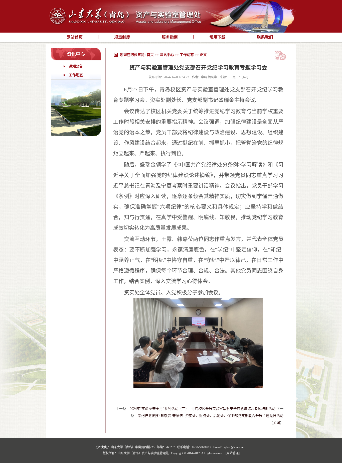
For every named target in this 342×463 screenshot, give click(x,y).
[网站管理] (233, 453)
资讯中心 (167, 55)
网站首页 (75, 37)
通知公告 (76, 66)
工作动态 (76, 75)
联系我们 (265, 37)
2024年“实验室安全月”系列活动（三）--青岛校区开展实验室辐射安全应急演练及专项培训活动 (202, 409)
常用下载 (217, 37)
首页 (150, 55)
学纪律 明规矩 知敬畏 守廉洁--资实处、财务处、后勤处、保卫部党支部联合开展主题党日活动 (210, 416)
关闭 (276, 423)
